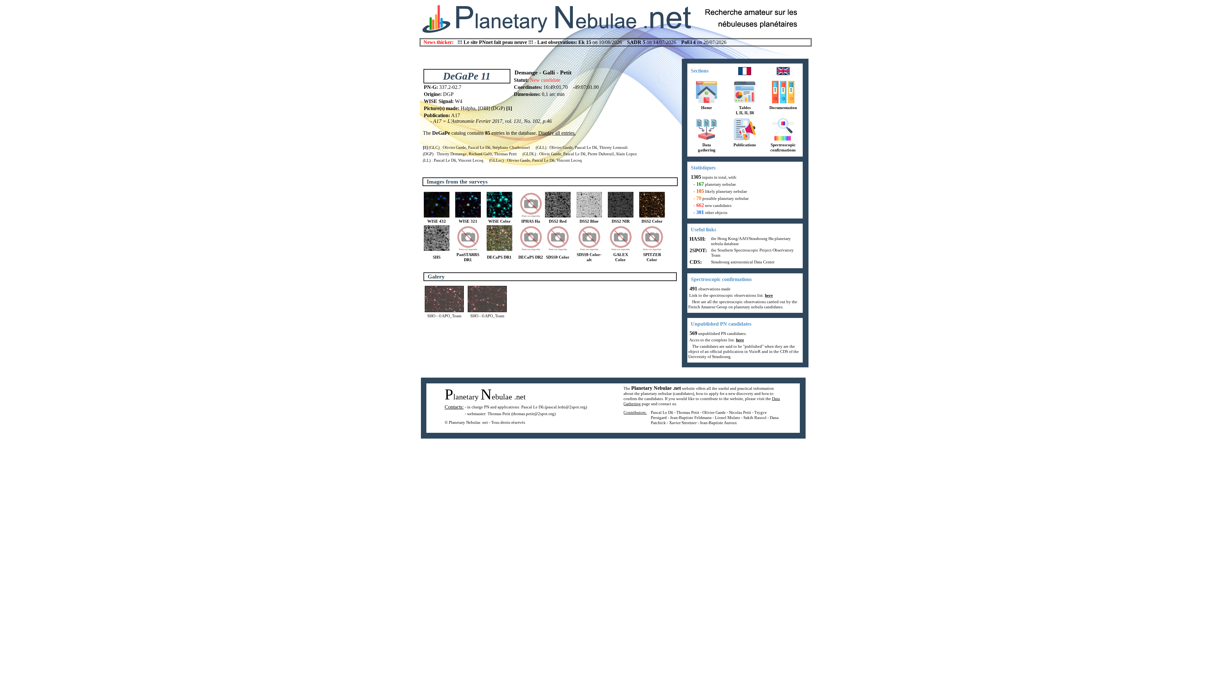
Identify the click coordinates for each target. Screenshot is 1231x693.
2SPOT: (697, 250)
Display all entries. (557, 133)
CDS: (695, 262)
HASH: (697, 239)
